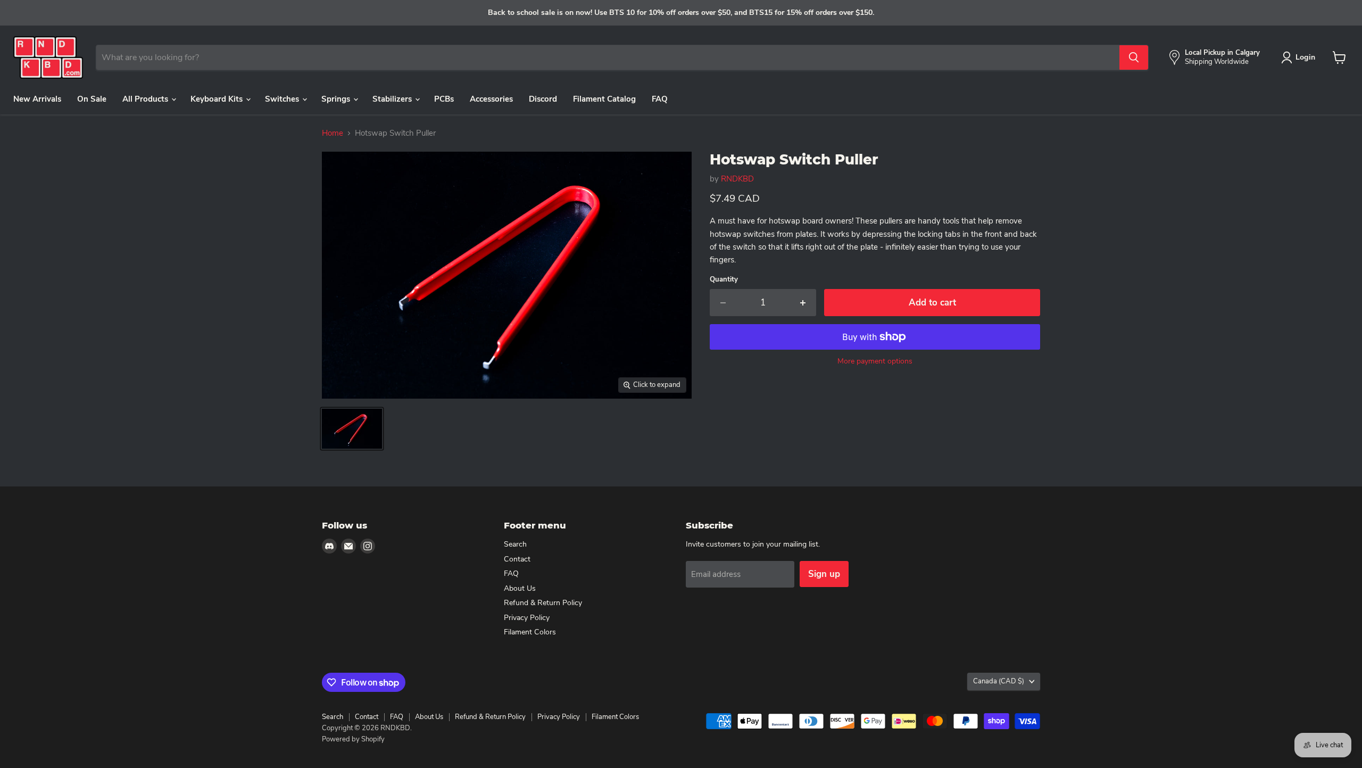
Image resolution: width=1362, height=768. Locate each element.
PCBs (444, 99)
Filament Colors (530, 632)
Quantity (724, 280)
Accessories (491, 99)
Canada (998, 681)
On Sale (91, 99)
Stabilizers (393, 99)
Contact (517, 559)
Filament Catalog (604, 99)
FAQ (660, 99)
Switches (283, 99)
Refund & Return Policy (543, 603)
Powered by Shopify (353, 739)
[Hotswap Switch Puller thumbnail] (352, 429)
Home (332, 133)
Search (515, 544)
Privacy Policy (527, 618)
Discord (543, 99)
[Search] (1133, 57)
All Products (146, 99)
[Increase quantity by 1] (804, 302)
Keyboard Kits (217, 99)
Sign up (824, 574)
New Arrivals (37, 99)
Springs (336, 99)
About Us (520, 588)
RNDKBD (737, 179)
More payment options (874, 361)
